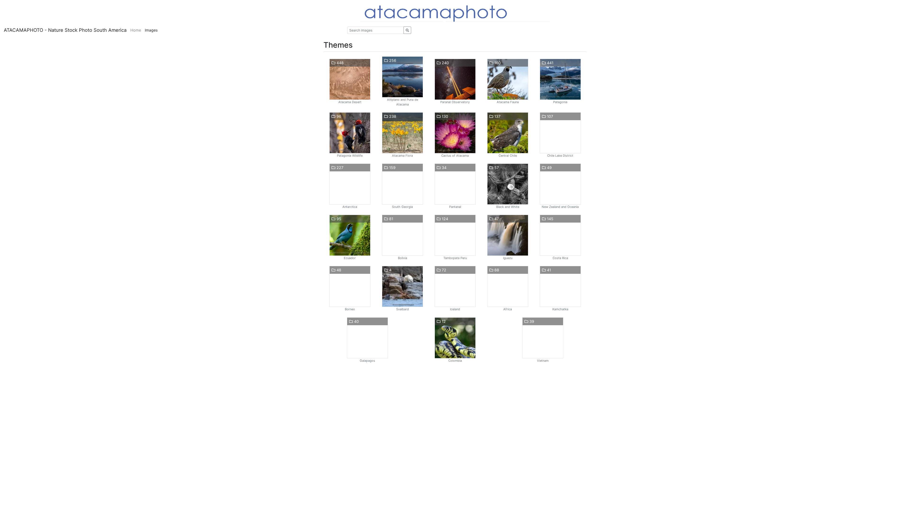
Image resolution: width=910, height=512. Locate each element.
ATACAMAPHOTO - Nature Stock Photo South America (65, 30)
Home (135, 30)
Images (151, 30)
